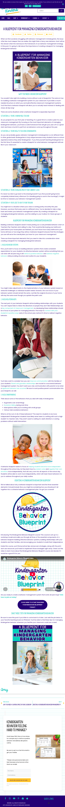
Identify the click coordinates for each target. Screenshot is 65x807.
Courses (35, 18)
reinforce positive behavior (33, 254)
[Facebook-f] (5, 798)
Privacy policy (36, 6)
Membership (24, 18)
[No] (63, 4)
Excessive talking (10, 405)
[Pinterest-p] (18, 798)
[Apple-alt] (27, 798)
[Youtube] (14, 798)
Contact (44, 18)
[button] (17, 34)
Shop (14, 18)
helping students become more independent (44, 467)
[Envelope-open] (23, 798)
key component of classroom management (17, 308)
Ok (26, 6)
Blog (9, 18)
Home (3, 18)
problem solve (40, 469)
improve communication (39, 381)
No (30, 6)
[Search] (61, 11)
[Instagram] (10, 798)
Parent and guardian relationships (23, 383)
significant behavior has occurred (14, 388)
